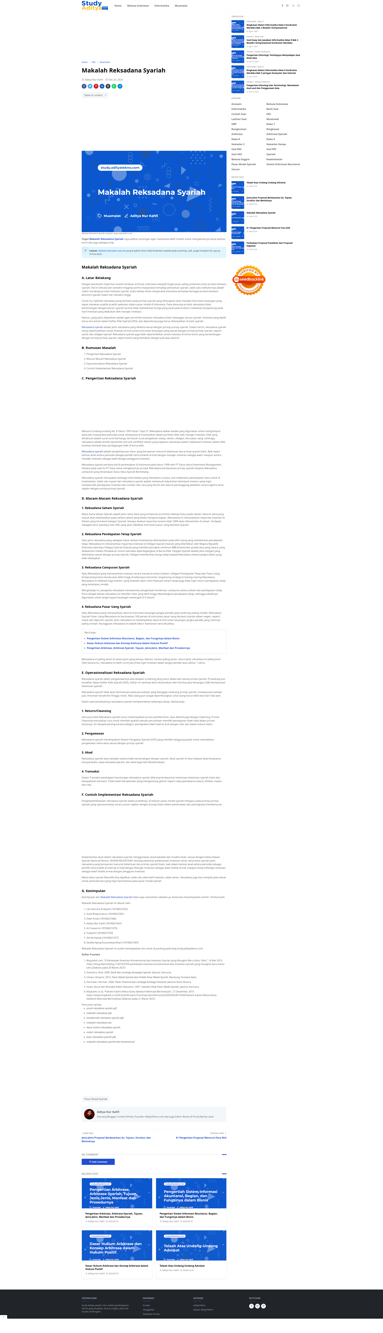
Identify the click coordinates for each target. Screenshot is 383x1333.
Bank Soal (259, 36)
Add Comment (99, 1161)
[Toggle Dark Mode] (293, 5)
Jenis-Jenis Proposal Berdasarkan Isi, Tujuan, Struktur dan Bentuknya (269, 199)
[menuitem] (118, 5)
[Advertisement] (154, 36)
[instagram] (287, 5)
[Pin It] (96, 86)
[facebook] (282, 5)
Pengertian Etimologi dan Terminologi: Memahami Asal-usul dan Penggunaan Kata (273, 87)
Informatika (252, 21)
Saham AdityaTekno (203, 1309)
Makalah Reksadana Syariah (106, 239)
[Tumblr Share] (108, 86)
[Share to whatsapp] (114, 86)
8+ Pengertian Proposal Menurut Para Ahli (268, 227)
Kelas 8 (261, 66)
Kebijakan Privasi (151, 1314)
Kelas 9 (261, 21)
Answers (250, 36)
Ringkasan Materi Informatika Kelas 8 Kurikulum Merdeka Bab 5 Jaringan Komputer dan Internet (272, 71)
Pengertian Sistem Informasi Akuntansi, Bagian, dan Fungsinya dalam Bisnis (133, 638)
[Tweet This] (90, 86)
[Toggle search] (298, 5)
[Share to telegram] (120, 86)
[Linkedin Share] (102, 86)
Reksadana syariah (92, 327)
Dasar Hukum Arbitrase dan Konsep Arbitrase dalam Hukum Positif (127, 643)
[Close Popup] (3, 1317)
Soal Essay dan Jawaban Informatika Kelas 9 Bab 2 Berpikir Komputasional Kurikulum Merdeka (272, 41)
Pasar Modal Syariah (95, 1099)
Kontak (146, 1305)
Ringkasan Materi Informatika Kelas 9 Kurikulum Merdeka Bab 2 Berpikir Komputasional (272, 26)
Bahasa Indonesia (262, 51)
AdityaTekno (199, 1305)
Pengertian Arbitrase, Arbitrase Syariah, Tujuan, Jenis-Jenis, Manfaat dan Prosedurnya (138, 648)
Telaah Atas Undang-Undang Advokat (182, 1265)
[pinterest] (263, 1306)
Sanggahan (148, 1309)
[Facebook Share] (84, 86)
